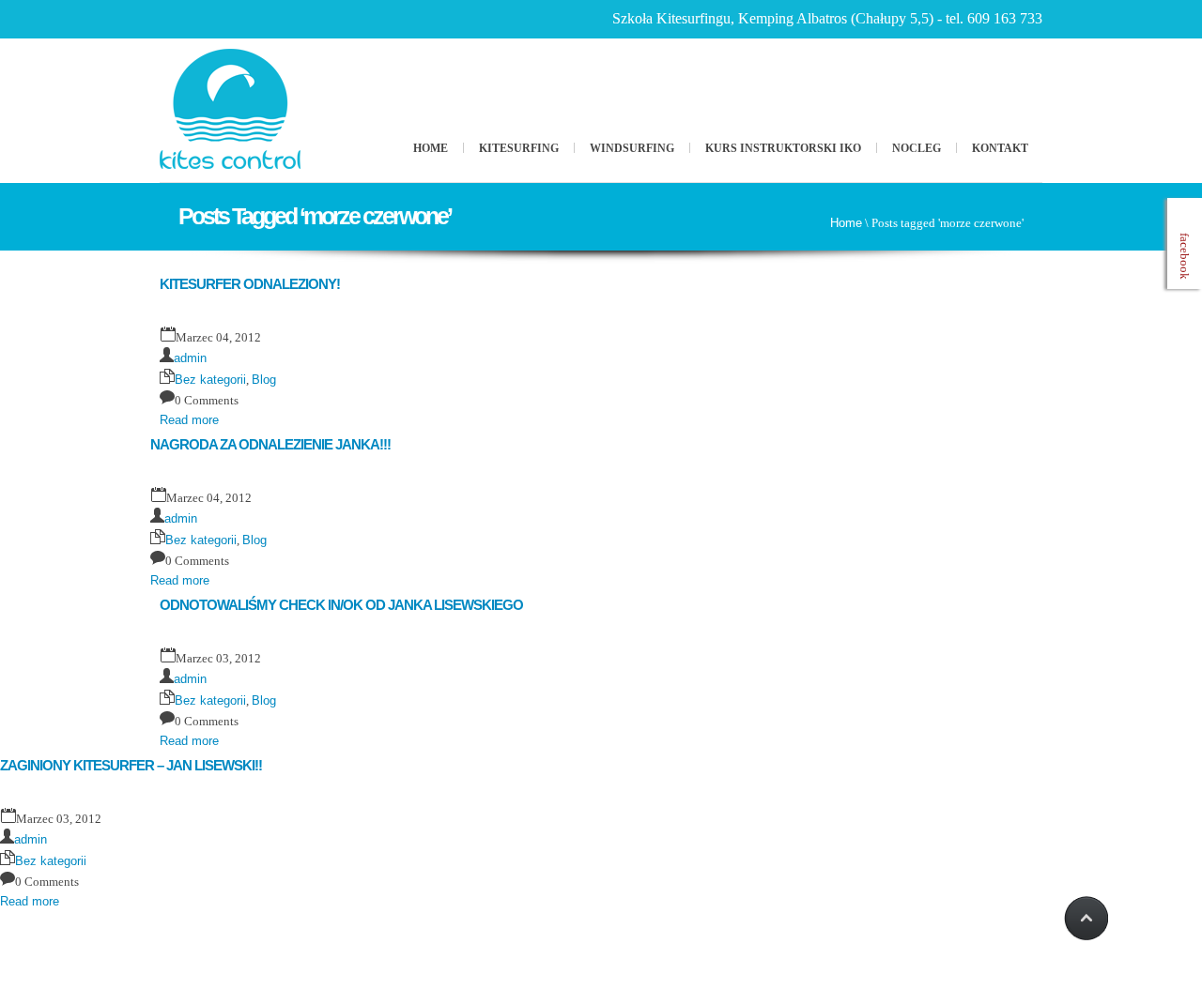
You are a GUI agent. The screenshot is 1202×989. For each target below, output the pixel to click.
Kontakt (1000, 148)
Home (430, 148)
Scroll (1084, 918)
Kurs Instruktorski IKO (783, 148)
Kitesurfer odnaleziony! (250, 284)
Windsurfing (632, 148)
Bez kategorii (210, 380)
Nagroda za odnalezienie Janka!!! (270, 444)
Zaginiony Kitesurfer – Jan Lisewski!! (131, 765)
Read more (189, 420)
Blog (264, 380)
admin (190, 358)
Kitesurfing (519, 148)
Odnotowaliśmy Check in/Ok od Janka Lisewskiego (341, 605)
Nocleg (916, 148)
